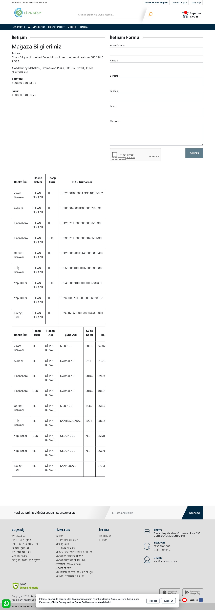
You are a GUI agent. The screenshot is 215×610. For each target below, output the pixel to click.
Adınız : (114, 60)
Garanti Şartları (21, 548)
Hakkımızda (105, 536)
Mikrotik (72, 26)
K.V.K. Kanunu (18, 536)
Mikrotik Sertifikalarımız (69, 556)
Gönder (194, 153)
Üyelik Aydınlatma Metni (25, 544)
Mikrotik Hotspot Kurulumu (70, 560)
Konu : (113, 106)
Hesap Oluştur (180, 2)
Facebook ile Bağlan (156, 2)
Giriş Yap (196, 2)
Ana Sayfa (19, 26)
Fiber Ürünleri (55, 26)
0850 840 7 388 (162, 546)
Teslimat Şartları (21, 552)
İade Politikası (19, 556)
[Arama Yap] (148, 14)
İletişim (84, 26)
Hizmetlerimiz (63, 568)
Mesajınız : (115, 121)
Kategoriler (38, 26)
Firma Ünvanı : (117, 45)
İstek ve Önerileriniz (66, 540)
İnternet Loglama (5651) (68, 564)
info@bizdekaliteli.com (165, 561)
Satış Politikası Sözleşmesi (26, 560)
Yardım (59, 536)
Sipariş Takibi (62, 544)
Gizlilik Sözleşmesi (22, 540)
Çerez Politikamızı (84, 602)
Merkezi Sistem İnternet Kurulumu (74, 552)
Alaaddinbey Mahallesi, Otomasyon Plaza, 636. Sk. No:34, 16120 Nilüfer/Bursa (177, 534)
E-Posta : (115, 75)
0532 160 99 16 (162, 550)
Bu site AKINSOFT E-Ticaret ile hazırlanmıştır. (35, 606)
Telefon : (114, 91)
